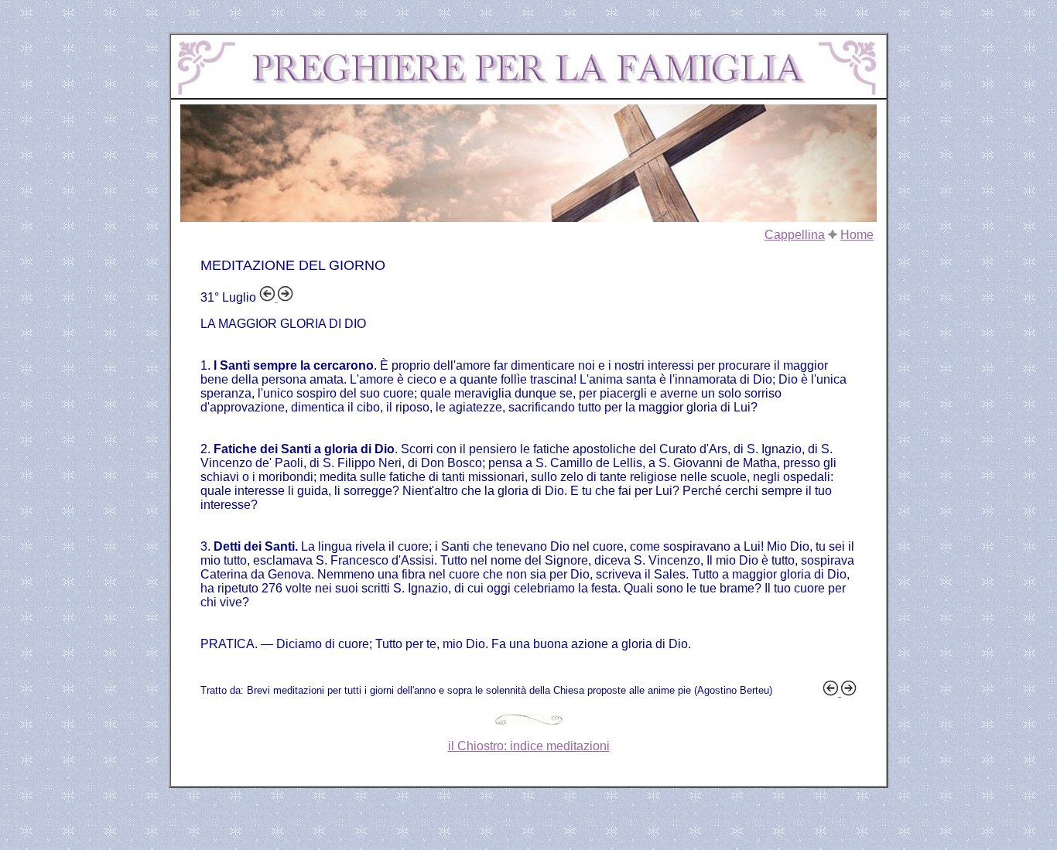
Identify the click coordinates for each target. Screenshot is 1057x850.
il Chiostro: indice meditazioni (529, 746)
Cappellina (795, 234)
